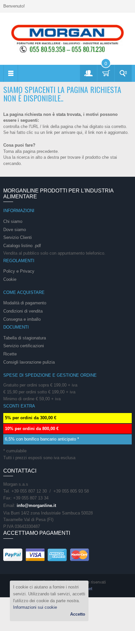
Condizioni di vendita (23, 311)
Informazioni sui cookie (35, 607)
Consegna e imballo (22, 319)
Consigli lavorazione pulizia (29, 362)
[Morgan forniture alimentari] (67, 38)
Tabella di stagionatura (24, 337)
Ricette (10, 354)
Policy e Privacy (18, 271)
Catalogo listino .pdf (22, 245)
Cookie (9, 279)
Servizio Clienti (17, 237)
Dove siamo (14, 229)
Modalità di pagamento (24, 302)
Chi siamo (12, 221)
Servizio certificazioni (23, 345)
